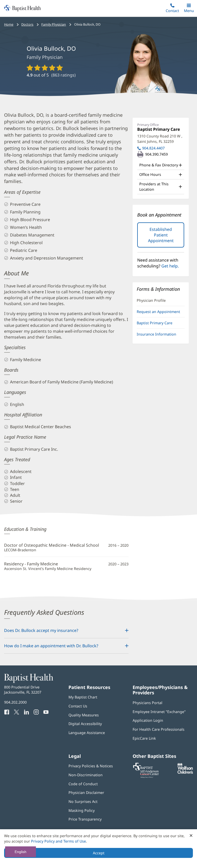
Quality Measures (83, 715)
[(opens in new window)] (185, 772)
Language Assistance (86, 732)
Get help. (170, 266)
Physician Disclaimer (86, 792)
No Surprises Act (82, 801)
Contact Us (77, 706)
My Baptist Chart (82, 697)
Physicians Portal (147, 702)
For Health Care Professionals (158, 729)
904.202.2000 (15, 702)
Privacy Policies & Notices (90, 765)
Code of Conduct (83, 783)
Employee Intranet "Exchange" (159, 711)
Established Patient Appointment (166, 237)
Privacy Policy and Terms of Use (58, 841)
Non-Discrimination (85, 774)
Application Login (148, 720)
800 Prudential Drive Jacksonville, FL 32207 (22, 690)
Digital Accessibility (85, 723)
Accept (98, 852)
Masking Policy (81, 810)
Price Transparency (85, 819)
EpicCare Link (144, 738)
